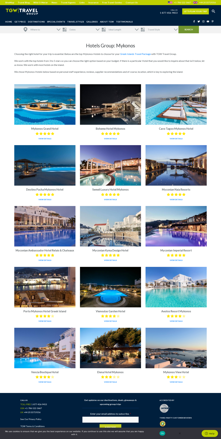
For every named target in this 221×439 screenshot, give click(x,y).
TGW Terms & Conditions (32, 426)
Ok (162, 433)
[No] (179, 433)
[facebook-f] (195, 21)
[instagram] (204, 21)
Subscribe (110, 427)
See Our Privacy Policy (30, 419)
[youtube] (209, 21)
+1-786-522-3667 (182, 2)
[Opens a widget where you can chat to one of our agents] (209, 434)
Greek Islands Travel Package (135, 53)
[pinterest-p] (213, 21)
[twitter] (200, 21)
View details (44, 138)
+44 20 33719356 (207, 2)
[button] (213, 11)
